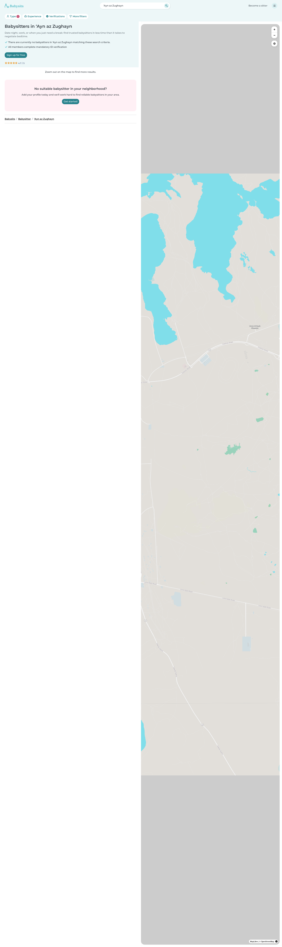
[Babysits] (14, 5)
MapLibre (254, 941)
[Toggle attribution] (276, 941)
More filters (79, 16)
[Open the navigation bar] (274, 6)
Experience (34, 16)
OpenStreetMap (267, 941)
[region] (210, 484)
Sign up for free (16, 55)
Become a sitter (258, 5)
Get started (70, 101)
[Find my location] (274, 43)
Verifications (57, 16)
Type (13, 16)
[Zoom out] (274, 35)
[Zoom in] (274, 29)
